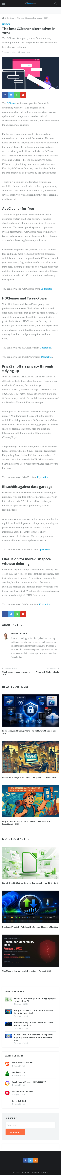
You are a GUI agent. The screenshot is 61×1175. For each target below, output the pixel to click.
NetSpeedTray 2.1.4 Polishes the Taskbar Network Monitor (30, 927)
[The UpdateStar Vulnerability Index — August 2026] (30, 951)
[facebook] (25, 1160)
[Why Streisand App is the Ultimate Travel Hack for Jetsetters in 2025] (30, 801)
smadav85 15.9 (18, 1072)
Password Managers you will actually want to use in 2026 (29, 777)
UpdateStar (46, 288)
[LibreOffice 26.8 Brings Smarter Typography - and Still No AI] (30, 863)
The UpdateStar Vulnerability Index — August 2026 (26, 971)
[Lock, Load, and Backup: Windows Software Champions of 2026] (30, 710)
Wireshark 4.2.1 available (47, 672)
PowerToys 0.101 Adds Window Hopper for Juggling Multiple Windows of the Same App (34, 1037)
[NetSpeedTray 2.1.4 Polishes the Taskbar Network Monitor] (30, 907)
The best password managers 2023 (16, 673)
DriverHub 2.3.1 (19, 1101)
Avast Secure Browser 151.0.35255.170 (29, 1082)
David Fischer (26, 52)
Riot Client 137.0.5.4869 (22, 1091)
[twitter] (30, 1160)
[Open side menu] (3, 3)
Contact (35, 1172)
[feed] (35, 1160)
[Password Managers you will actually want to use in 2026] (30, 757)
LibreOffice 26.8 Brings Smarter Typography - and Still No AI (30, 883)
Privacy (44, 1172)
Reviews (10, 18)
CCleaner (11, 103)
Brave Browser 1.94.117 (22, 1062)
